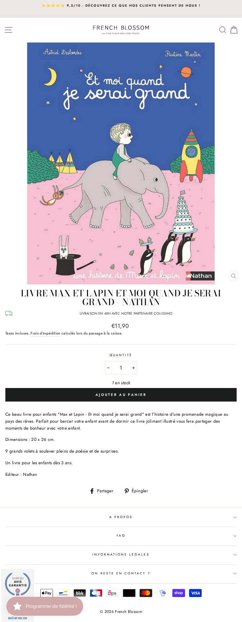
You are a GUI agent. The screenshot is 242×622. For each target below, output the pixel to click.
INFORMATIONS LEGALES (120, 554)
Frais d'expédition (45, 333)
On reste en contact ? (120, 573)
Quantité (121, 355)
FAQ (121, 535)
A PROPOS (121, 517)
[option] (121, 5)
